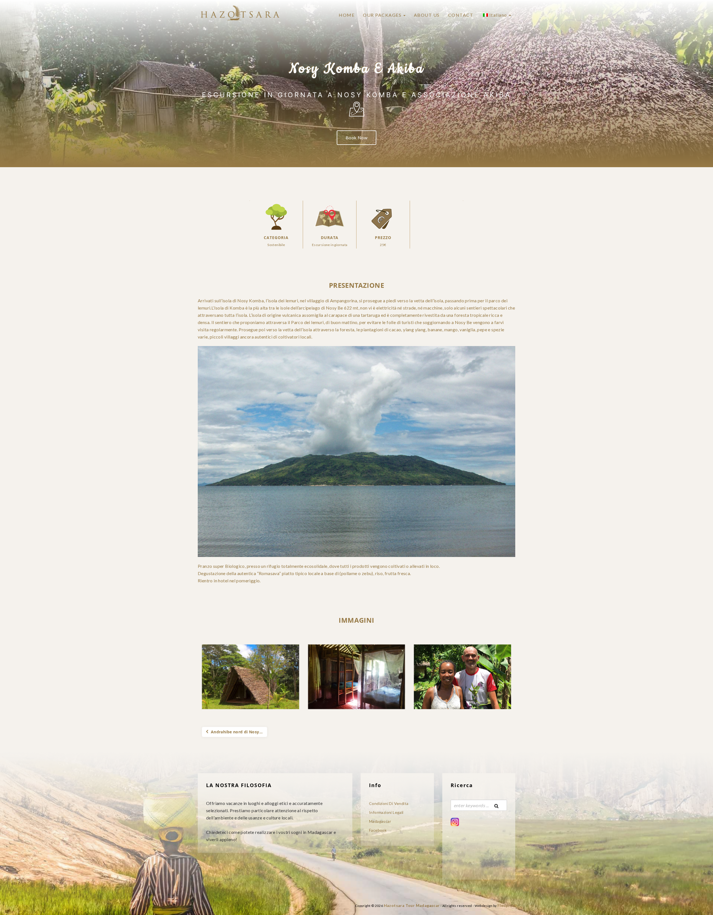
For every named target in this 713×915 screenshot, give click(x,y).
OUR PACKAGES (383, 15)
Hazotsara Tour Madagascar (412, 905)
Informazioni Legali (386, 812)
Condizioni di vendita (388, 803)
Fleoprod (506, 905)
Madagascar (380, 821)
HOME (347, 15)
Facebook (378, 830)
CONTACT (460, 15)
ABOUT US (427, 15)
